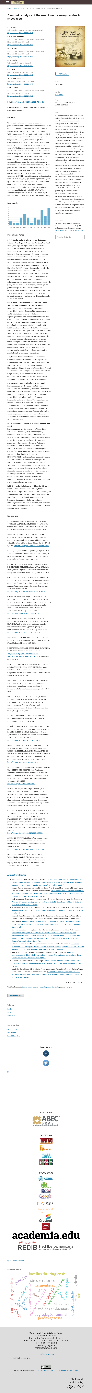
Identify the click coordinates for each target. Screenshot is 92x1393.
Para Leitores (12, 1029)
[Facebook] (46, 1053)
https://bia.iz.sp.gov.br (46, 1354)
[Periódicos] (46, 1164)
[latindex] (46, 1143)
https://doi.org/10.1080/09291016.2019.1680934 (25, 833)
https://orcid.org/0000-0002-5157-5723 (20, 96)
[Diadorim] (46, 1151)
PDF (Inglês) (63, 74)
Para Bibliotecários (14, 1036)
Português (11, 1016)
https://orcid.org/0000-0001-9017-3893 (20, 75)
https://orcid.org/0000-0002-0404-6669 (20, 33)
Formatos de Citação (64, 237)
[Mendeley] (46, 1229)
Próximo (79, 982)
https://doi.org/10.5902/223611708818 (21, 784)
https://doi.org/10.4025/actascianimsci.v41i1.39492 (26, 591)
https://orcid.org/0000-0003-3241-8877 (20, 84)
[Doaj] (46, 1205)
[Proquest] (46, 1192)
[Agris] (46, 1181)
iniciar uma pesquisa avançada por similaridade (40, 987)
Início (9, 8)
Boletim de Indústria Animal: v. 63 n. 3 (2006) (29, 896)
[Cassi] (46, 1158)
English (10, 1009)
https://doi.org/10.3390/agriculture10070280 (23, 740)
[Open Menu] (7, 2)
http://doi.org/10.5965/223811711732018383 (23, 613)
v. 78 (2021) (25, 8)
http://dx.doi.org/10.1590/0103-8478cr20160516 (31, 546)
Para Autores (11, 1033)
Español (10, 1012)
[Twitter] (46, 1063)
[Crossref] (46, 1221)
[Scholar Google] (46, 1199)
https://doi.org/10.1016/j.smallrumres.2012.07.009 (26, 849)
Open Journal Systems (15, 1261)
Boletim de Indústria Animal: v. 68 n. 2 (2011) (29, 958)
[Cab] (46, 1188)
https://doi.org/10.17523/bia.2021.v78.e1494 (27, 102)
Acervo (16, 8)
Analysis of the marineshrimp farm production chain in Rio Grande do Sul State (42, 902)
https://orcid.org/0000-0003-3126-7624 (20, 45)
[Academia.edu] (46, 1238)
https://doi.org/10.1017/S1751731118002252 (23, 632)
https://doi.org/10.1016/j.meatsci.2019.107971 (24, 762)
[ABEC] (46, 1126)
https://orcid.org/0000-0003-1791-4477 (20, 66)
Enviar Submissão (15, 996)
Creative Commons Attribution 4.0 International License (57, 1370)
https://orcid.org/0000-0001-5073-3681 (20, 57)
